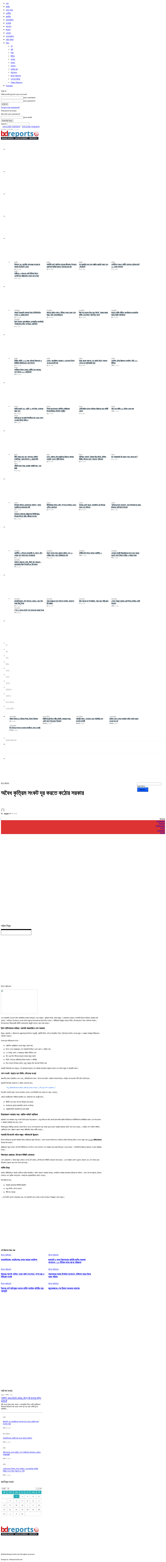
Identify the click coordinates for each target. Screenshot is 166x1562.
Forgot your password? (10, 107)
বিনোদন (8, 30)
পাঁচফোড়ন (14, 72)
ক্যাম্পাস (8, 26)
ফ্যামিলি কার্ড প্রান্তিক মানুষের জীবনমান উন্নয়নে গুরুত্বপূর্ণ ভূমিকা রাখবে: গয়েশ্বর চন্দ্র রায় (62, 265)
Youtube (9, 85)
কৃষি (12, 49)
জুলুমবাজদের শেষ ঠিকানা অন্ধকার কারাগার (64, 1288)
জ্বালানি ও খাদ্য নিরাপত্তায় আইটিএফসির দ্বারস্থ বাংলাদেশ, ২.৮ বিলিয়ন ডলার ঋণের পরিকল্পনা (67, 1261)
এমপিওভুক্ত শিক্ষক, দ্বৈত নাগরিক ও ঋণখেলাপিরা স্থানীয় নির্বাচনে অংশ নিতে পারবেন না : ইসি (20, 1470)
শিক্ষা (12, 53)
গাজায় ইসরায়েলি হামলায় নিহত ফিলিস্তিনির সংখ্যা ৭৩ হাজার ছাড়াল (27, 313)
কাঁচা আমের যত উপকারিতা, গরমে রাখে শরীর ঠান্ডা (93, 601)
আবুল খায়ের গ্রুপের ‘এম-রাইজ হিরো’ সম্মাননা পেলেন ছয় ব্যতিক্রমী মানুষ (93, 362)
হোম (7, 3)
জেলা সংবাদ (9, 10)
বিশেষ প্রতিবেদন (16, 76)
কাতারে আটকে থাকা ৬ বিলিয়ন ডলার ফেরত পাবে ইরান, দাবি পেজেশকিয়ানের (61, 313)
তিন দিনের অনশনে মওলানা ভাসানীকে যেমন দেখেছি (24, 728)
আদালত (13, 66)
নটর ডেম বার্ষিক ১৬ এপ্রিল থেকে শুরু (122, 409)
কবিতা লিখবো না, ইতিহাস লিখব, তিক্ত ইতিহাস (23, 719)
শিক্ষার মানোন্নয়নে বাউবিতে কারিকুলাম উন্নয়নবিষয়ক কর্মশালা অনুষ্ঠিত (58, 410)
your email (27, 117)
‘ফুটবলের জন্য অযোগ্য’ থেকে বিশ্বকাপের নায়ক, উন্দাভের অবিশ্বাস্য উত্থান (126, 506)
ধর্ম (11, 46)
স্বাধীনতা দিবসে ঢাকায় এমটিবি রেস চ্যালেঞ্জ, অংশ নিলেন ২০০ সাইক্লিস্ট (27, 371)
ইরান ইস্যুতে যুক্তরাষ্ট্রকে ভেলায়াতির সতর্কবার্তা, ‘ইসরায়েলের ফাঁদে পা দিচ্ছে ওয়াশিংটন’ (29, 322)
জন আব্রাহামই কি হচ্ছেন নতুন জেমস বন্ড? (124, 457)
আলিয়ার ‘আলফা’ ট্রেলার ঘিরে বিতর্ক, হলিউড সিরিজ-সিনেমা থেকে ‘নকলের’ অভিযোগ (92, 458)
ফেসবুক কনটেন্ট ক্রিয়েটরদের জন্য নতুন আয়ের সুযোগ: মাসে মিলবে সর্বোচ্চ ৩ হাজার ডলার (125, 554)
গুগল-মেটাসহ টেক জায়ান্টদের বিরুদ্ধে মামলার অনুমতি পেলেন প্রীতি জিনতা (60, 458)
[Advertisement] (51, 966)
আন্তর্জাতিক (9, 20)
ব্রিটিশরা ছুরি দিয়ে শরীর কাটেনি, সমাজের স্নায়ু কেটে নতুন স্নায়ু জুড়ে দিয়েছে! (56, 720)
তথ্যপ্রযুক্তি (10, 36)
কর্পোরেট (8, 23)
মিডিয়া (13, 56)
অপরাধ (13, 59)
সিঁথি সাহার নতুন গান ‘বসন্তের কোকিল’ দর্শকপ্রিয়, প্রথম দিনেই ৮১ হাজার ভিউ (26, 458)
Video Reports (16, 82)
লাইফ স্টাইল (10, 39)
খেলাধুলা (8, 33)
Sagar (6, 813)
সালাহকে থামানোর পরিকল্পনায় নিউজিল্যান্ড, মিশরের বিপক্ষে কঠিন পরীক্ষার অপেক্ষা (27, 515)
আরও (7, 43)
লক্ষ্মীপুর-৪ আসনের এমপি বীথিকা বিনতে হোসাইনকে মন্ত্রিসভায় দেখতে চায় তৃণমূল (26, 274)
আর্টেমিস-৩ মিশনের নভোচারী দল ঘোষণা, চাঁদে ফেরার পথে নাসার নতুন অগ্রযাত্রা (28, 554)
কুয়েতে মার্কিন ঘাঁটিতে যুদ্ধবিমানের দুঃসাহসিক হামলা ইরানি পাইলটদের (124, 313)
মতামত (13, 62)
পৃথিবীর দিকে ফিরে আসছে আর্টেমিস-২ (90, 553)
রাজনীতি (8, 16)
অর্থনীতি (8, 13)
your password (29, 101)
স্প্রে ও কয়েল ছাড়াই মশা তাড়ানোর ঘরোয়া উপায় (29, 610)
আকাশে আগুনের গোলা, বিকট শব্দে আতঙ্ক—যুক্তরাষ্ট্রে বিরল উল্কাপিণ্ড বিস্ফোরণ (27, 563)
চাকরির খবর (14, 69)
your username (29, 97)
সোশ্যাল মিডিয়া (15, 79)
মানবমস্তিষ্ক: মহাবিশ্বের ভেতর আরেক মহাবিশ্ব (19, 1259)
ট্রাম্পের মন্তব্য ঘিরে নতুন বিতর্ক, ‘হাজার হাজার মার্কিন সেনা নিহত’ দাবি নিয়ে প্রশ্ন (93, 313)
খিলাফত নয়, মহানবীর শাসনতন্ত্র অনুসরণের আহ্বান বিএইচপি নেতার (27, 265)
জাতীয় (8, 7)
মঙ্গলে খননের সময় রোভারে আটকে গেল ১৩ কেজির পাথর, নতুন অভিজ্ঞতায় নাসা (59, 554)
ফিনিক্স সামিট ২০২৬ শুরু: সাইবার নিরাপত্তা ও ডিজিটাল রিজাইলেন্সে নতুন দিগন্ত (28, 362)
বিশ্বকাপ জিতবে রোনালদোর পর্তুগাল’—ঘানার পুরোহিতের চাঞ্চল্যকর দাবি (27, 506)
